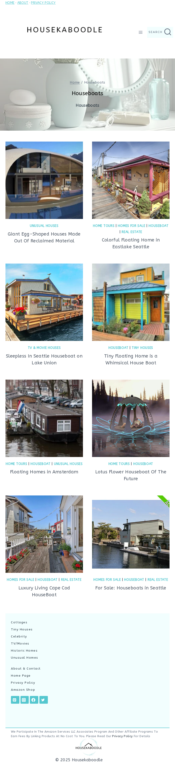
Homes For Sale (131, 226)
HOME (9, 3)
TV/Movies (20, 643)
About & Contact (26, 668)
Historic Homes (24, 650)
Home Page (21, 675)
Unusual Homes (24, 657)
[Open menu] (140, 32)
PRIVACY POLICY (43, 3)
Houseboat (158, 226)
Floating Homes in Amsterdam (44, 472)
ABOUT (22, 3)
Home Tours (103, 226)
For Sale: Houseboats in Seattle (130, 588)
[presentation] (44, 180)
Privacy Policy (23, 682)
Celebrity (19, 636)
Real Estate (132, 232)
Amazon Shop (23, 689)
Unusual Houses (44, 226)
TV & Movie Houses (44, 348)
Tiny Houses (142, 348)
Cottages (19, 622)
